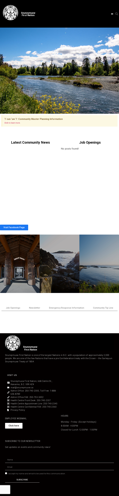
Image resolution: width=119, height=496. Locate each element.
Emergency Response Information (66, 308)
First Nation (30, 349)
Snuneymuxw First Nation (28, 14)
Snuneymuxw (30, 347)
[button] (112, 13)
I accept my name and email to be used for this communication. (36, 473)
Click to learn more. (12, 123)
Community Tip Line (103, 308)
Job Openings (13, 308)
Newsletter (34, 308)
